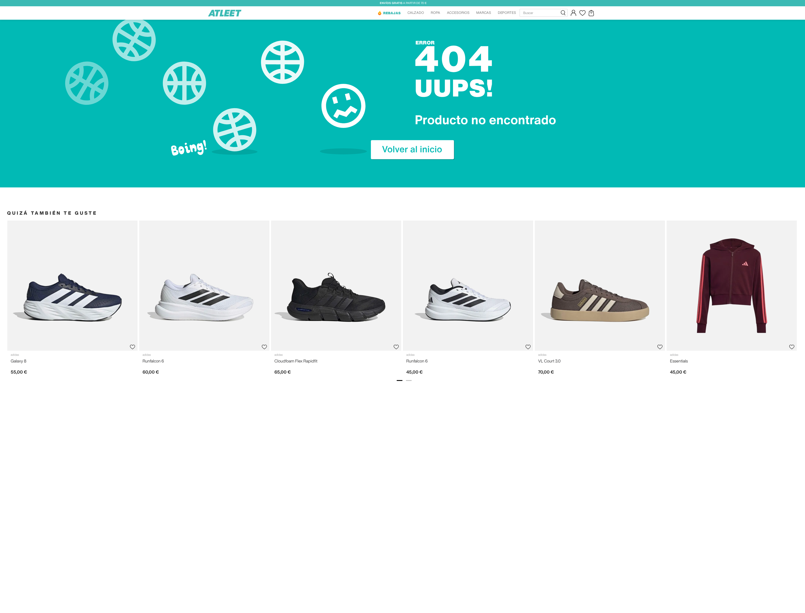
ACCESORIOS (458, 12)
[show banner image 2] (409, 380)
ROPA (435, 12)
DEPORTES (507, 12)
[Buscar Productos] (564, 12)
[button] (389, 13)
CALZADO (416, 12)
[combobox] (543, 13)
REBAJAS (392, 13)
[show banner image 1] (399, 380)
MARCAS (483, 12)
